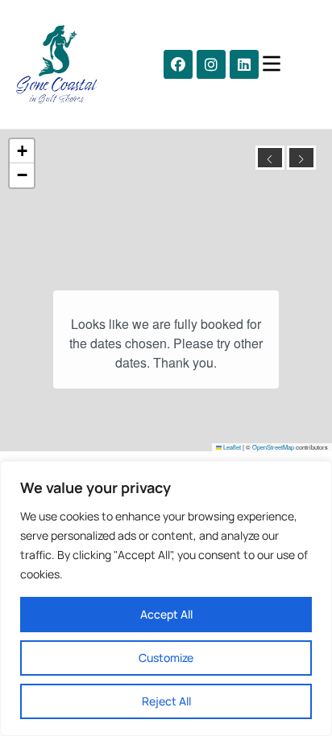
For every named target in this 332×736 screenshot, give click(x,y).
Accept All (166, 614)
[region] (166, 598)
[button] (178, 64)
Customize (166, 657)
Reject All (166, 701)
